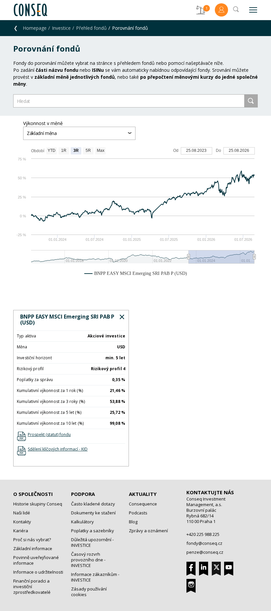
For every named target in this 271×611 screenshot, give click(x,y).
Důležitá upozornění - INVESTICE (92, 542)
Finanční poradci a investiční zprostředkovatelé (32, 586)
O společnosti (33, 494)
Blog (133, 522)
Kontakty (22, 522)
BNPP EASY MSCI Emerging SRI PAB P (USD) (67, 319)
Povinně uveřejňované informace (36, 560)
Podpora (83, 494)
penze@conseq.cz (204, 552)
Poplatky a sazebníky (92, 531)
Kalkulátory (82, 522)
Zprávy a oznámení (148, 531)
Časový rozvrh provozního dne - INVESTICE (88, 559)
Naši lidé (21, 513)
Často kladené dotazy (93, 504)
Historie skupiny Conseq (37, 504)
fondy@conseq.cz (204, 543)
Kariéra (20, 531)
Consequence (143, 504)
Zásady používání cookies (89, 591)
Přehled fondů (91, 28)
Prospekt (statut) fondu (49, 434)
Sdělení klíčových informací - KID (58, 449)
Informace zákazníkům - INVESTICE (95, 577)
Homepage (35, 28)
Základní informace (32, 548)
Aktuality (143, 494)
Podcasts (138, 513)
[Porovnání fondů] (200, 10)
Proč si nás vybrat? (32, 540)
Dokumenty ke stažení (93, 513)
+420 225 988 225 (202, 534)
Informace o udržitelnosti (38, 572)
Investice (61, 28)
